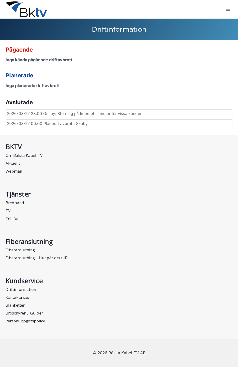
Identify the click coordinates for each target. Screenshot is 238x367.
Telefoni (13, 218)
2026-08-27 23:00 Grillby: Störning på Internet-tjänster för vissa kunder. (74, 113)
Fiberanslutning (20, 249)
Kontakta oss (17, 297)
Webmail (14, 171)
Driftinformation (21, 289)
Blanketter (15, 305)
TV (8, 210)
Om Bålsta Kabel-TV (24, 155)
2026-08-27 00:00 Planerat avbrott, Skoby (47, 123)
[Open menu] (228, 9)
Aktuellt (13, 163)
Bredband (15, 202)
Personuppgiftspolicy (25, 321)
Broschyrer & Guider (24, 313)
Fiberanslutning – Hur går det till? (37, 257)
